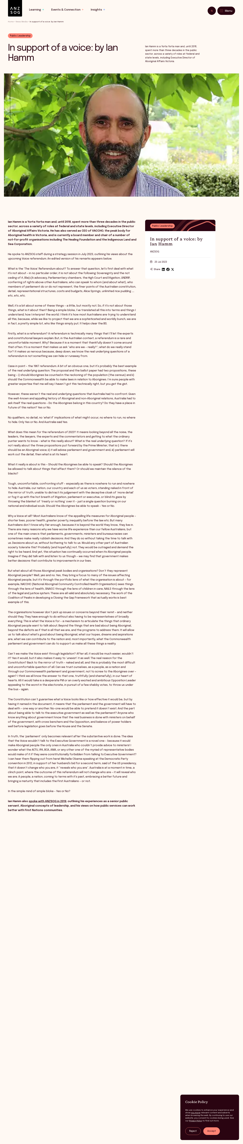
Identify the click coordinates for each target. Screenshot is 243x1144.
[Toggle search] (212, 11)
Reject (193, 1131)
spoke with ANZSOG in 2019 (47, 801)
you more (195, 1113)
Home (11, 22)
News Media (22, 22)
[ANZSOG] (15, 8)
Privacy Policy (195, 1121)
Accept (211, 1131)
